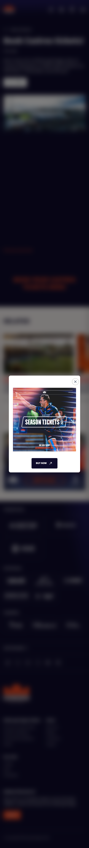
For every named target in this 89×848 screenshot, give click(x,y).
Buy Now (41, 463)
